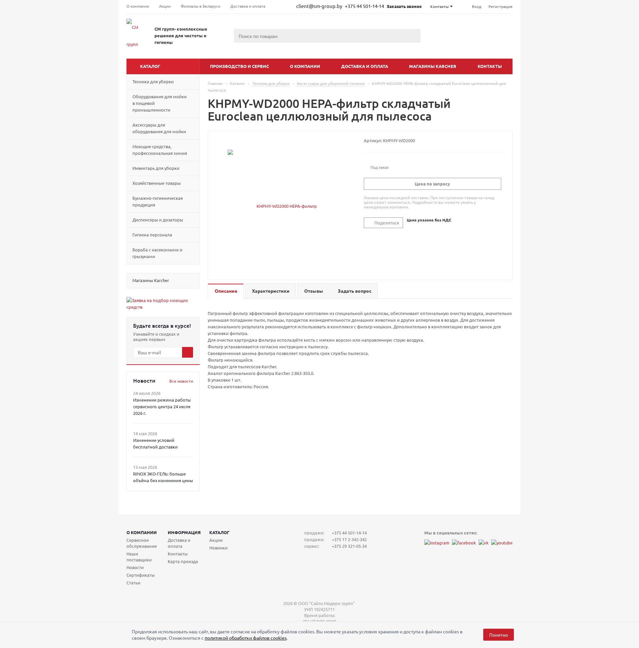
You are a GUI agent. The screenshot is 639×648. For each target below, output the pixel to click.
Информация (184, 532)
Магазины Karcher (432, 66)
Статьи (133, 582)
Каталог (150, 66)
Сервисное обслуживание (141, 543)
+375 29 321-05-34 (349, 546)
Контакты (490, 66)
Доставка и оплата (364, 66)
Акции (216, 540)
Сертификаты (140, 575)
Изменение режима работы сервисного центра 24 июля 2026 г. (162, 406)
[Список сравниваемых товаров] (439, 43)
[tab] (226, 291)
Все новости (181, 381)
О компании (305, 66)
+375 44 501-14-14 (365, 6)
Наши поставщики (139, 556)
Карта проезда (183, 561)
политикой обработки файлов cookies (246, 638)
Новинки (218, 547)
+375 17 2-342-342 (349, 539)
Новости (135, 567)
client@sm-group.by (319, 6)
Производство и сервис (239, 66)
